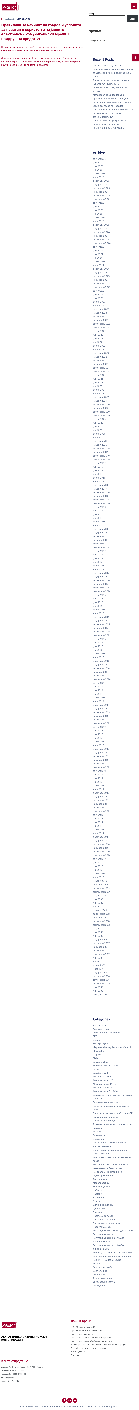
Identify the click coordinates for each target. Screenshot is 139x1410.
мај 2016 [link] (97, 606)
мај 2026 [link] (97, 169)
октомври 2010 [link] (101, 851)
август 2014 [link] (99, 683)
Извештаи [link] (98, 1139)
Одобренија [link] (99, 1208)
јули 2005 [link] (98, 987)
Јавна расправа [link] (101, 1153)
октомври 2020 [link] (101, 411)
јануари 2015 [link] (100, 664)
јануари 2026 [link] (100, 184)
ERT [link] (95, 1036)
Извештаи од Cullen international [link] (110, 1142)
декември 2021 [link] (101, 360)
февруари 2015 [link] (101, 661)
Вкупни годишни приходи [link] (106, 1102)
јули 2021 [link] (98, 378)
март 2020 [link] (98, 437)
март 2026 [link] (98, 177)
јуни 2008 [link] (98, 935)
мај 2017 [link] (97, 562)
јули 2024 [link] (98, 250)
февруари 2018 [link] (101, 529)
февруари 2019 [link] (101, 485)
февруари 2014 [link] (101, 705)
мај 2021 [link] (97, 386)
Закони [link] (97, 1131)
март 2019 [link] (98, 481)
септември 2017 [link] (102, 547)
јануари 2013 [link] (100, 752)
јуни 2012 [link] (98, 778)
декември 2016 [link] (101, 580)
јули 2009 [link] (98, 899)
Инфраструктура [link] (102, 1146)
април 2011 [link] (99, 829)
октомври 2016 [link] (101, 587)
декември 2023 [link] (101, 276)
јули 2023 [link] (98, 294)
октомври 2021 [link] (101, 367)
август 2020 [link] (99, 419)
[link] (135, 57)
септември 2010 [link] (102, 855)
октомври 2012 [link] (101, 763)
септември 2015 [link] (102, 635)
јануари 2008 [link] (100, 939)
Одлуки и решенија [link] (103, 1205)
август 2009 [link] (99, 895)
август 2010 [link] (99, 859)
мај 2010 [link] (97, 870)
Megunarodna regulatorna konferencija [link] (113, 1047)
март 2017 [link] (98, 569)
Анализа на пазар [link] (102, 1076)
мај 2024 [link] (97, 257)
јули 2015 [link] (98, 642)
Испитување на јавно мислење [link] (110, 1150)
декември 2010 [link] (101, 844)
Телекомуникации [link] (103, 1278)
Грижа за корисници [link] (104, 1120)
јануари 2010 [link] (100, 881)
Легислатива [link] (23, 19)
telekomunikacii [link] (101, 1062)
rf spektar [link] (98, 1054)
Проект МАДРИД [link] (102, 1227)
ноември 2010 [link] (101, 848)
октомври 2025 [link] (101, 195)
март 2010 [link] (98, 877)
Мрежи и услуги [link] (101, 1186)
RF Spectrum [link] (99, 1051)
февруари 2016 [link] (101, 617)
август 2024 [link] (99, 246)
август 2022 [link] (99, 331)
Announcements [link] (101, 1029)
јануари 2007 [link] (100, 972)
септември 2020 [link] (102, 415)
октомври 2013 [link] (101, 719)
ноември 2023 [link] (101, 279)
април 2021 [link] (99, 389)
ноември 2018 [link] (101, 496)
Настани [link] (97, 1194)
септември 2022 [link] (102, 327)
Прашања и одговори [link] (104, 1219)
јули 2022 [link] (98, 334)
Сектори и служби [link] (102, 1267)
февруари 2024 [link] (101, 268)
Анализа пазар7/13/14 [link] (105, 1091)
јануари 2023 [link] (100, 312)
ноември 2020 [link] (101, 408)
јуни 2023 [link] (98, 298)
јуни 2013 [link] (98, 734)
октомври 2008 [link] (101, 921)
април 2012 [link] (99, 785)
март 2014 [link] (98, 701)
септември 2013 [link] (102, 723)
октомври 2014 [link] (101, 675)
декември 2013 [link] (101, 712)
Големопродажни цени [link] (105, 1117)
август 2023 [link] (99, 290)
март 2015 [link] (98, 657)
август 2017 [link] (99, 551)
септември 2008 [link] (102, 924)
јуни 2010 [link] (98, 866)
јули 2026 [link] (98, 162)
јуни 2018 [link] (98, 514)
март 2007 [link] (98, 968)
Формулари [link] (99, 1285)
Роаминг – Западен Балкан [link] (107, 1260)
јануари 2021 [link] (100, 400)
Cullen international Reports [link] (107, 1032)
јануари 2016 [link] (100, 620)
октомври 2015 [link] (101, 631)
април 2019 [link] (99, 477)
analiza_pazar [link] (100, 1025)
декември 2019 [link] (101, 448)
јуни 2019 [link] (98, 470)
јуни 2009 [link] (98, 902)
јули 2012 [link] (98, 774)
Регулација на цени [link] (103, 1234)
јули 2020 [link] (98, 422)
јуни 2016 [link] (98, 602)
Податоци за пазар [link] (103, 1216)
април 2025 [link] (99, 217)
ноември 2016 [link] (101, 584)
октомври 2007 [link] (101, 950)
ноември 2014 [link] (101, 672)
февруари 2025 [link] (101, 224)
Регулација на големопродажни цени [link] (113, 1230)
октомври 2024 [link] (101, 239)
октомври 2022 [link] (101, 323)
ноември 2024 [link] (101, 235)
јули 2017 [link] (98, 554)
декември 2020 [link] (101, 404)
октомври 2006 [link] (101, 979)
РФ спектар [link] (99, 1263)
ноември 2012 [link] (101, 760)
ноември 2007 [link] (101, 946)
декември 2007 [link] (101, 943)
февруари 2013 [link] (101, 749)
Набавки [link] (97, 1190)
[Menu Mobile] (134, 6)
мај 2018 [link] (97, 518)
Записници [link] (99, 1135)
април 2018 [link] (99, 521)
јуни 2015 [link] (98, 646)
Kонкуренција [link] (100, 1043)
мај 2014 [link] (97, 694)
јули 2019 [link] (98, 466)
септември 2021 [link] (102, 371)
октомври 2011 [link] (101, 807)
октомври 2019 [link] (101, 455)
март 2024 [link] (98, 265)
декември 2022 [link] (101, 316)
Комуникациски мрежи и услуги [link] (110, 1164)
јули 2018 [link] (98, 510)
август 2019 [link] (99, 463)
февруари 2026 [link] (101, 180)
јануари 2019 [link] (100, 488)
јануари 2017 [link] (100, 576)
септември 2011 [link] (102, 811)
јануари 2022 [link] (100, 356)
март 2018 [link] (98, 525)
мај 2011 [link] (97, 826)
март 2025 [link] (98, 221)
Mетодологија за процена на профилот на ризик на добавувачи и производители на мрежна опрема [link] (112, 99)
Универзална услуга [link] (104, 1281)
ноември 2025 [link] (101, 191)
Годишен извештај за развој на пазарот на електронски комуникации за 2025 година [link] (109, 124)
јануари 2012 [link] (100, 796)
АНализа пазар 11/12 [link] (104, 1084)
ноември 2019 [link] (101, 452)
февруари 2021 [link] (101, 397)
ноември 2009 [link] (101, 884)
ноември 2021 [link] (101, 364)
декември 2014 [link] (101, 668)
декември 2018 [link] (101, 492)
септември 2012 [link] (102, 767)
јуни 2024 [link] (98, 254)
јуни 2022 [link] (98, 338)
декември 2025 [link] (101, 188)
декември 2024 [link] (101, 232)
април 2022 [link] (99, 345)
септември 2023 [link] (102, 287)
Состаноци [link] (99, 1274)
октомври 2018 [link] (101, 499)
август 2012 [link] (99, 771)
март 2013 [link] (98, 745)
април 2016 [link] (99, 609)
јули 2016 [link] (98, 598)
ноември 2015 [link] (101, 628)
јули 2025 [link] (98, 206)
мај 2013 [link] (97, 738)
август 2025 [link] (99, 202)
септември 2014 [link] (102, 679)
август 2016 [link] (99, 595)
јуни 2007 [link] (98, 957)
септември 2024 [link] (102, 243)
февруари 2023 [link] (101, 309)
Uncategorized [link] (100, 1073)
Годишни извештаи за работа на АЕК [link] (113, 1113)
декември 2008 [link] (101, 913)
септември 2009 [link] (102, 891)
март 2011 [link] (98, 833)
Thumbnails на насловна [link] (106, 1065)
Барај (91, 13)
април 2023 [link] (99, 301)
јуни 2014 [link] (98, 690)
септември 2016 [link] (102, 591)
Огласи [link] (97, 1201)
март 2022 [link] (98, 349)
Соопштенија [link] (100, 1271)
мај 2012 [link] (97, 782)
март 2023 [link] (98, 305)
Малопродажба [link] (101, 1183)
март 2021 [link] (98, 393)
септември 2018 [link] (102, 503)
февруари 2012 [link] (101, 793)
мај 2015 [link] (97, 650)
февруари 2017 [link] (101, 573)
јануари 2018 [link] (100, 532)
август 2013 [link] (99, 727)
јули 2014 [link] (98, 686)
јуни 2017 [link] (98, 558)
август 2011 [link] (99, 815)
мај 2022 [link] (97, 342)
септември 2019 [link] (102, 459)
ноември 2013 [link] (101, 716)
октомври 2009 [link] (101, 888)
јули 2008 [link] (98, 932)
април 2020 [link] (99, 433)
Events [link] (96, 1040)
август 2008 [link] (99, 928)
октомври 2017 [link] (101, 543)
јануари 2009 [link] (100, 910)
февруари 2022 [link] (101, 353)
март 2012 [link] (98, 789)
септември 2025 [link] (102, 199)
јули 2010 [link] (98, 862)
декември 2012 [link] (101, 756)
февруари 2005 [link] (101, 994)
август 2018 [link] (99, 507)
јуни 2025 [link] (98, 210)
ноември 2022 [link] (101, 320)
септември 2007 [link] (102, 954)
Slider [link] (96, 1058)
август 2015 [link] (99, 639)
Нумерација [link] (99, 1197)
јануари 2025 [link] (100, 228)
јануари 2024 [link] (100, 272)
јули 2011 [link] (98, 818)
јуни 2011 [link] (98, 822)
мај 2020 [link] (97, 430)
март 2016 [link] (98, 613)
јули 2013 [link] (98, 730)
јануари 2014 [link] (100, 708)
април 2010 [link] (99, 873)
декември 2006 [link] (101, 976)
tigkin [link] (96, 1069)
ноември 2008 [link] (101, 917)
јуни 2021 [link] (98, 382)
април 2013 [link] (99, 741)
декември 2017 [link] (101, 536)
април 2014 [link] (99, 697)
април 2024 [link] (99, 261)
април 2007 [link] (99, 965)
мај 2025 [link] (97, 213)
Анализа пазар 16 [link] (102, 1087)
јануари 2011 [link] (100, 840)
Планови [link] (97, 1212)
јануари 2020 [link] (100, 444)
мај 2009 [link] (97, 906)
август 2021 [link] (99, 375)
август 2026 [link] (99, 158)
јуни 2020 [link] (98, 426)
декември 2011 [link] (101, 800)
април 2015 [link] (99, 653)
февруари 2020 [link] (101, 441)
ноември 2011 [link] (101, 804)
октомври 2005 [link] (101, 983)
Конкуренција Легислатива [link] (107, 1168)
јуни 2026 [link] (98, 166)
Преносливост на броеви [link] (106, 1223)
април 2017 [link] (99, 565)
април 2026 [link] (99, 173)
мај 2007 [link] (97, 961)
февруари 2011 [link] (101, 837)
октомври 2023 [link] (101, 283)
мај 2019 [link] (97, 474)
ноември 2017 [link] (101, 540)
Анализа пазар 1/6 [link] (103, 1080)
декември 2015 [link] (101, 624)
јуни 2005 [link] (98, 990)
